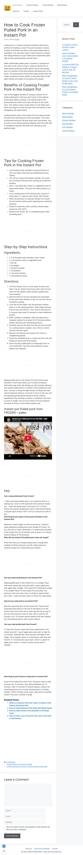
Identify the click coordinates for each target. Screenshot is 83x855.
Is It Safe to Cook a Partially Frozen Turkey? (70, 47)
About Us (16, 11)
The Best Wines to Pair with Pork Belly (19, 764)
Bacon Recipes (68, 113)
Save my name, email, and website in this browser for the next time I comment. (28, 828)
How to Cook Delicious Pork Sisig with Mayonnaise (30, 708)
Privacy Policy (38, 11)
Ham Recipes (67, 124)
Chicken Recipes (32, 5)
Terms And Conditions (42, 848)
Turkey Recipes (48, 5)
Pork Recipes (17, 5)
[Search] (76, 24)
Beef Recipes (62, 5)
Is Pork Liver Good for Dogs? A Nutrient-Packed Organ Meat (26, 766)
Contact (26, 11)
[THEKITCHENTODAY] (7, 8)
